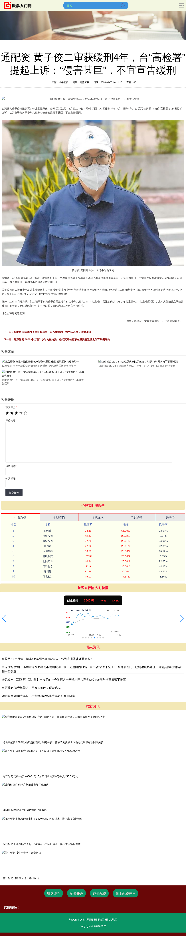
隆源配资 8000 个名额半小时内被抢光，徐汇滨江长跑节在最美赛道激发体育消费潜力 (62, 339)
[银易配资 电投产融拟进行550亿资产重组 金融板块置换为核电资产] (44, 361)
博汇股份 (48, 535)
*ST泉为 (47, 576)
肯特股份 (48, 541)
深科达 (48, 571)
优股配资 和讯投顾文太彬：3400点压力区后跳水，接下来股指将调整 (41, 844)
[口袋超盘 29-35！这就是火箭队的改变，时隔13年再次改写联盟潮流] (140, 361)
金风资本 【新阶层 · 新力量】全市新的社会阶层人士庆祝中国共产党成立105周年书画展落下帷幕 (64, 679)
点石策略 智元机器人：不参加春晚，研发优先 (31, 688)
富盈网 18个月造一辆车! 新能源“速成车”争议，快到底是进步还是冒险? (47, 659)
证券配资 (99, 893)
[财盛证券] (19, 5)
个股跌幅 (59, 517)
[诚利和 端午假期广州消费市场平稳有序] (93, 795)
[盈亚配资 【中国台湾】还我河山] (93, 863)
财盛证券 (53, 893)
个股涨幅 (20, 517)
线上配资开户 (125, 893)
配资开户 (76, 893)
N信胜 (47, 530)
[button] (4, 618)
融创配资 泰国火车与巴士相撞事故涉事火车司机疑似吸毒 (38, 696)
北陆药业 (48, 561)
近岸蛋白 (48, 551)
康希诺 (48, 546)
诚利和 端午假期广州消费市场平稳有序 (25, 810)
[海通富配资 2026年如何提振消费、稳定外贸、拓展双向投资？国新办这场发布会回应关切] (93, 727)
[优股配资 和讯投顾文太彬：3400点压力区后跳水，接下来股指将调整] (93, 829)
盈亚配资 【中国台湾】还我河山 (21, 878)
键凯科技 (48, 556)
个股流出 (136, 517)
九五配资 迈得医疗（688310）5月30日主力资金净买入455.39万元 (40, 776)
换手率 (170, 517)
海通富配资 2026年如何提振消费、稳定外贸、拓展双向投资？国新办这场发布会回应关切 (53, 742)
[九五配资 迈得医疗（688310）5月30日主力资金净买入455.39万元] (93, 761)
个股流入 (98, 517)
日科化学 (48, 566)
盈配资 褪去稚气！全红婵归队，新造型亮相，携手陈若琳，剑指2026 (53, 332)
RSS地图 (99, 919)
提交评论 (14, 492)
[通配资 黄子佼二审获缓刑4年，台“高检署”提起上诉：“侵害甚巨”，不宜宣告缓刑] (44, 373)
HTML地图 (111, 919)
